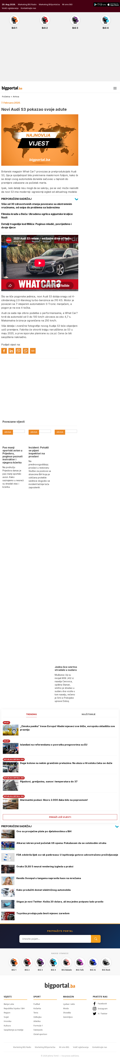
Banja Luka (9, 1004)
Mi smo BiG (67, 4)
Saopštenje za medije (13, 1029)
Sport (37, 996)
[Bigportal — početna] (12, 88)
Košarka (37, 1008)
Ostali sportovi (40, 1034)
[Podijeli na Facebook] (4, 351)
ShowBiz (67, 1012)
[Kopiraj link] (33, 351)
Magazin (68, 996)
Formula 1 (38, 1025)
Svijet (6, 1017)
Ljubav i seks (69, 1004)
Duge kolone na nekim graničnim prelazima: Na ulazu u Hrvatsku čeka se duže (66, 763)
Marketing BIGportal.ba (45, 1047)
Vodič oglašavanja (10, 8)
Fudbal (36, 1004)
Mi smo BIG (64, 1047)
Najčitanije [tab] (88, 714)
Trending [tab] (31, 714)
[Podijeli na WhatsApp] (25, 351)
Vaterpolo (38, 1029)
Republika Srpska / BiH (14, 1008)
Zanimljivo (68, 1017)
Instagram (103, 1008)
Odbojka (37, 1017)
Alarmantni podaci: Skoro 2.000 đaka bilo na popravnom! (54, 799)
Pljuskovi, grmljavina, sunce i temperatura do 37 (49, 781)
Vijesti (8, 996)
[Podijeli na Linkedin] (11, 351)
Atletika (36, 1021)
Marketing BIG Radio (27, 4)
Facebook (102, 1003)
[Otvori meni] (115, 88)
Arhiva (16, 96)
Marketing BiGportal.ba (49, 4)
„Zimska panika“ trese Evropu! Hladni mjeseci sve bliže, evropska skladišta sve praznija (67, 728)
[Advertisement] (60, 57)
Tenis (35, 1012)
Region (7, 1012)
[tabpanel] (60, 769)
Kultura (7, 1025)
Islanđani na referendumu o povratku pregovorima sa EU (53, 744)
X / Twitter (102, 1013)
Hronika (7, 1021)
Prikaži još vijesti (60, 817)
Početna (6, 96)
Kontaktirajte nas (28, 8)
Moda (66, 1008)
